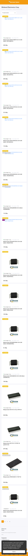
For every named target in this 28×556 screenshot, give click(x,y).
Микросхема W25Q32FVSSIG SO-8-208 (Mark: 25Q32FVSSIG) (12, 511)
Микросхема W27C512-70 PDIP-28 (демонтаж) (11, 444)
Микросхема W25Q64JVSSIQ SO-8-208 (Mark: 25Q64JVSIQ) (12, 309)
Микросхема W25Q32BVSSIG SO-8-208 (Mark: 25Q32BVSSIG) (12, 175)
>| (9, 521)
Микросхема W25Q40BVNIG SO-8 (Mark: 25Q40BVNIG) (13, 208)
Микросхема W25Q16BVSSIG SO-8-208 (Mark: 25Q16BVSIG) (12, 141)
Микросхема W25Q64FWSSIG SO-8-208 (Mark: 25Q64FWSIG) (12, 276)
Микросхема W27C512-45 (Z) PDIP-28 (12, 409)
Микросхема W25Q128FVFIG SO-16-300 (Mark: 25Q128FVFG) (12, 74)
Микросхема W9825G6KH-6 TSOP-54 (12, 477)
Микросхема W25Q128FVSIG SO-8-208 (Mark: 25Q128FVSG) (12, 107)
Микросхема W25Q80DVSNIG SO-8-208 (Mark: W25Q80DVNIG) (12, 343)
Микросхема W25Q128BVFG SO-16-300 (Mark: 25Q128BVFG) (12, 40)
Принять (14, 551)
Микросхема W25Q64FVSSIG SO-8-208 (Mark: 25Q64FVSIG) (12, 242)
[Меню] (2, 2)
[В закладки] (25, 16)
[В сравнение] (23, 16)
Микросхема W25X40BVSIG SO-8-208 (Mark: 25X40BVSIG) (14, 376)
